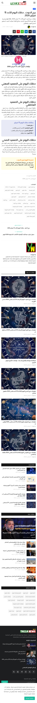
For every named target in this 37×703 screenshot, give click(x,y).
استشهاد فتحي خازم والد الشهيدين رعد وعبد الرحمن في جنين (15, 652)
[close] (35, 685)
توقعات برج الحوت (17, 203)
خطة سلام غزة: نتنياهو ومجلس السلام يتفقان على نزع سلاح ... (15, 543)
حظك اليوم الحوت (8, 213)
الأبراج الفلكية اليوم (18, 213)
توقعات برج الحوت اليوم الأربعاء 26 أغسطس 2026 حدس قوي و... (19, 300)
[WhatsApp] (22, 31)
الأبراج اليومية (32, 190)
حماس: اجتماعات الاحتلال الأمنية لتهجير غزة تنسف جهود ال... (13, 560)
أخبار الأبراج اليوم (22, 197)
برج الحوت (5, 200)
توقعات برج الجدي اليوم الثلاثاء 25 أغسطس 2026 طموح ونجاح (19, 392)
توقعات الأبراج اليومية (17, 207)
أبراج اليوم (18, 190)
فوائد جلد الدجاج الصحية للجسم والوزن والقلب (13, 567)
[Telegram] (21, 671)
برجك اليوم (32, 203)
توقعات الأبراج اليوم (9, 190)
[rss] (13, 671)
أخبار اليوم (32, 593)
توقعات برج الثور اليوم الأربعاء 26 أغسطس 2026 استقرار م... (19, 331)
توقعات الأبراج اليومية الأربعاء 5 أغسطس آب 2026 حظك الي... (13, 495)
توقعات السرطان (31, 197)
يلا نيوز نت (33, 27)
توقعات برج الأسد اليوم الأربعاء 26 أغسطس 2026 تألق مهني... (13, 660)
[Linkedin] (17, 671)
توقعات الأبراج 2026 (22, 187)
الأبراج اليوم (13, 197)
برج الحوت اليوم (31, 187)
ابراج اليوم (33, 193)
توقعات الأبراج (12, 200)
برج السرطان (25, 203)
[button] (34, 31)
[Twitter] (29, 671)
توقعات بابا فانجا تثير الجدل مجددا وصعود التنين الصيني (14, 577)
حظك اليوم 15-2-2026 (10, 187)
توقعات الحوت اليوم (15, 193)
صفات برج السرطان (22, 200)
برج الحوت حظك (25, 193)
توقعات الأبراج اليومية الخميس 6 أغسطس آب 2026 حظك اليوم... (14, 503)
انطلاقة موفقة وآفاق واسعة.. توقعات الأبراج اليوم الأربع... (21, 361)
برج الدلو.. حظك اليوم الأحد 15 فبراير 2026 (18, 228)
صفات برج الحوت (31, 200)
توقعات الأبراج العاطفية (30, 213)
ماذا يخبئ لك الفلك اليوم (29, 207)
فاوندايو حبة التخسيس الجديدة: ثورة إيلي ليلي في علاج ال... (13, 477)
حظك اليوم (24, 190)
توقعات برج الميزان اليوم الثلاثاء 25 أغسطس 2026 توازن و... (19, 422)
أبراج (34, 9)
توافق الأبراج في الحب (30, 210)
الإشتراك (5, 682)
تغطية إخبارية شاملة (30, 597)
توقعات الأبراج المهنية (9, 210)
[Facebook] (33, 671)
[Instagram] (25, 671)
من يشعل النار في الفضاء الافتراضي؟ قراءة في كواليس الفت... (14, 551)
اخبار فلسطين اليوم (30, 600)
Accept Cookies (29, 698)
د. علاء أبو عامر (22, 554)
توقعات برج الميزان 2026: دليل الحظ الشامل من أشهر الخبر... (13, 469)
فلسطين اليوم (11, 600)
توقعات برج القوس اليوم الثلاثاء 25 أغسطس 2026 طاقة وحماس (19, 453)
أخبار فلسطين (14, 615)
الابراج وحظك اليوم (31, 216)
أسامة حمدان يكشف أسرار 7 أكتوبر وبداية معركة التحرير (14, 486)
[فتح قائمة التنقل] (34, 3)
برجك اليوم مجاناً (19, 210)
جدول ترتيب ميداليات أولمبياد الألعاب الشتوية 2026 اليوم (18, 234)
